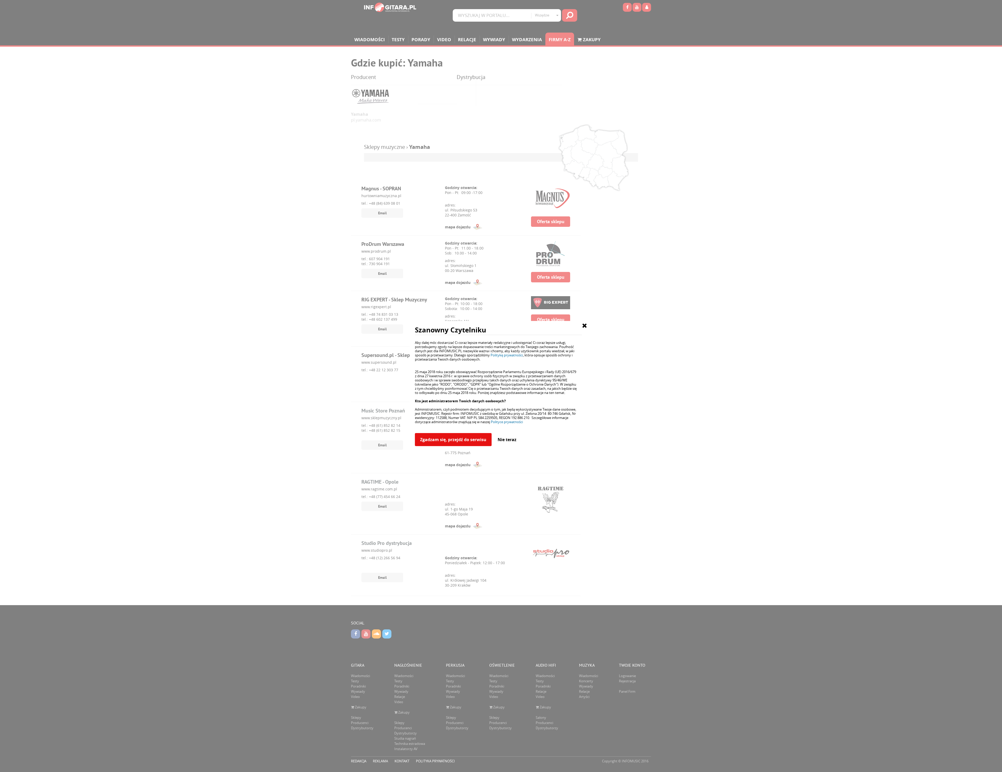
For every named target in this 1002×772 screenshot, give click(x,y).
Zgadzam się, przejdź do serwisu (453, 439)
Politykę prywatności (507, 355)
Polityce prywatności (507, 422)
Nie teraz (507, 439)
